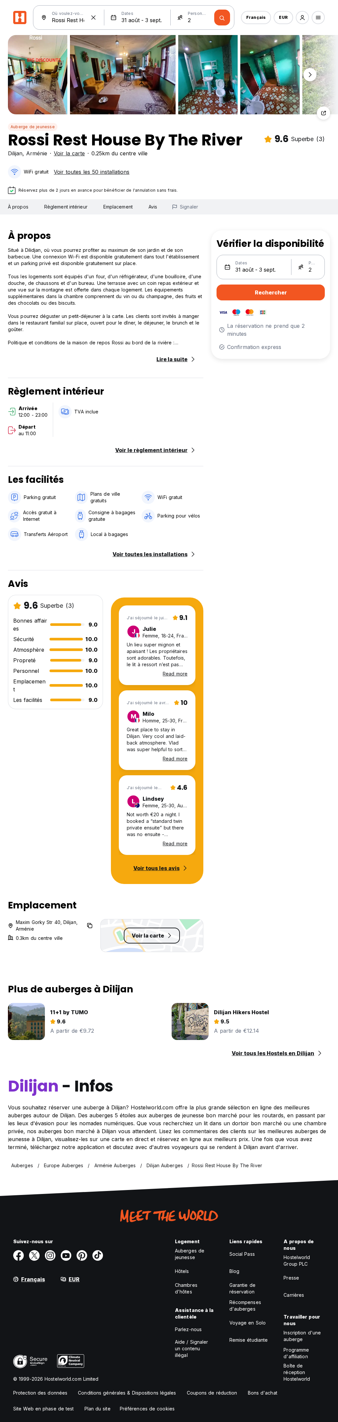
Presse (291, 1278)
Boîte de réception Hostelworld (297, 1372)
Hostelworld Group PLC (297, 1260)
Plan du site (97, 1408)
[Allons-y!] (222, 17)
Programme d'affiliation (296, 1353)
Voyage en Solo (247, 1323)
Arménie (36, 153)
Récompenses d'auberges (245, 1305)
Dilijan (15, 153)
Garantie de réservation (242, 1288)
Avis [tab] (153, 207)
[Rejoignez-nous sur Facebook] (18, 1255)
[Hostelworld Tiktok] (97, 1255)
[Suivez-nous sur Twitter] (34, 1255)
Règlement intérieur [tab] (65, 207)
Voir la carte (69, 153)
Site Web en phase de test (43, 1408)
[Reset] (93, 17)
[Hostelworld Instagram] (50, 1255)
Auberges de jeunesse (189, 1254)
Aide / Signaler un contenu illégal (191, 1348)
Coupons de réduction (212, 1393)
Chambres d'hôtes (186, 1288)
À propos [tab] (18, 207)
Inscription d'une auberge (302, 1336)
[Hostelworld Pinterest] (82, 1255)
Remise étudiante (248, 1340)
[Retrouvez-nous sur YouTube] (66, 1255)
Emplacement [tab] (118, 207)
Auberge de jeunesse (33, 126)
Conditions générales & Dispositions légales (127, 1393)
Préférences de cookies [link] (147, 1408)
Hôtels (182, 1271)
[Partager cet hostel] (323, 113)
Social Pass (242, 1254)
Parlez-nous (188, 1329)
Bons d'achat (262, 1393)
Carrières (294, 1295)
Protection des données (40, 1393)
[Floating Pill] (310, 74)
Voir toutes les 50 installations (91, 172)
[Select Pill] (302, 17)
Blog (234, 1271)
